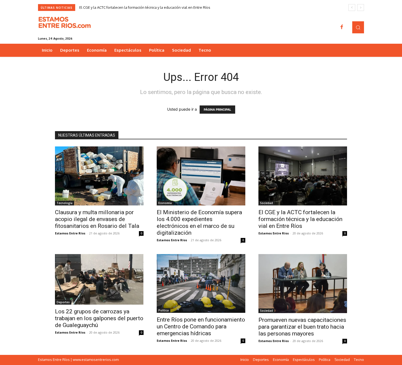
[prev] (351, 7)
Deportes (63, 302)
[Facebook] (342, 27)
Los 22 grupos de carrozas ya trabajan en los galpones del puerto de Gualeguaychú (99, 318)
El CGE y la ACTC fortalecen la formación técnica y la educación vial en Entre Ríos (144, 7)
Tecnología (64, 203)
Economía (165, 203)
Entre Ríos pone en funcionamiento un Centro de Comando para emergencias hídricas (201, 326)
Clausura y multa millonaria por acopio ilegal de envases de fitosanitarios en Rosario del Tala (97, 219)
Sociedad (266, 203)
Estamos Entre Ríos (70, 233)
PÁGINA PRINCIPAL (217, 109)
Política (163, 310)
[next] (360, 7)
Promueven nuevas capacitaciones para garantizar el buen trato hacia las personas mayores (302, 327)
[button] (358, 27)
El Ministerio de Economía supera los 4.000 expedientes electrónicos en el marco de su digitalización (199, 222)
